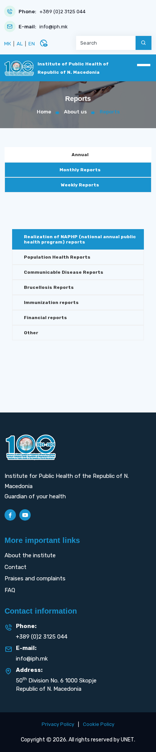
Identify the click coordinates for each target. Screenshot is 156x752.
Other (31, 332)
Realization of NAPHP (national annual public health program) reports (80, 239)
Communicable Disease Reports (63, 272)
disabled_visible (43, 43)
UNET (127, 739)
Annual (80, 154)
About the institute (30, 555)
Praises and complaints (35, 578)
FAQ (10, 590)
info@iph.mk (53, 26)
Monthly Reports (80, 169)
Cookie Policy (98, 724)
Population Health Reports (57, 257)
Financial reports (45, 317)
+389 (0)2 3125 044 (62, 11)
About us (75, 112)
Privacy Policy (58, 724)
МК (7, 44)
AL (20, 44)
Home (44, 112)
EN (31, 44)
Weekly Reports (80, 185)
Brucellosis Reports (49, 287)
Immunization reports (51, 302)
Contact (16, 567)
